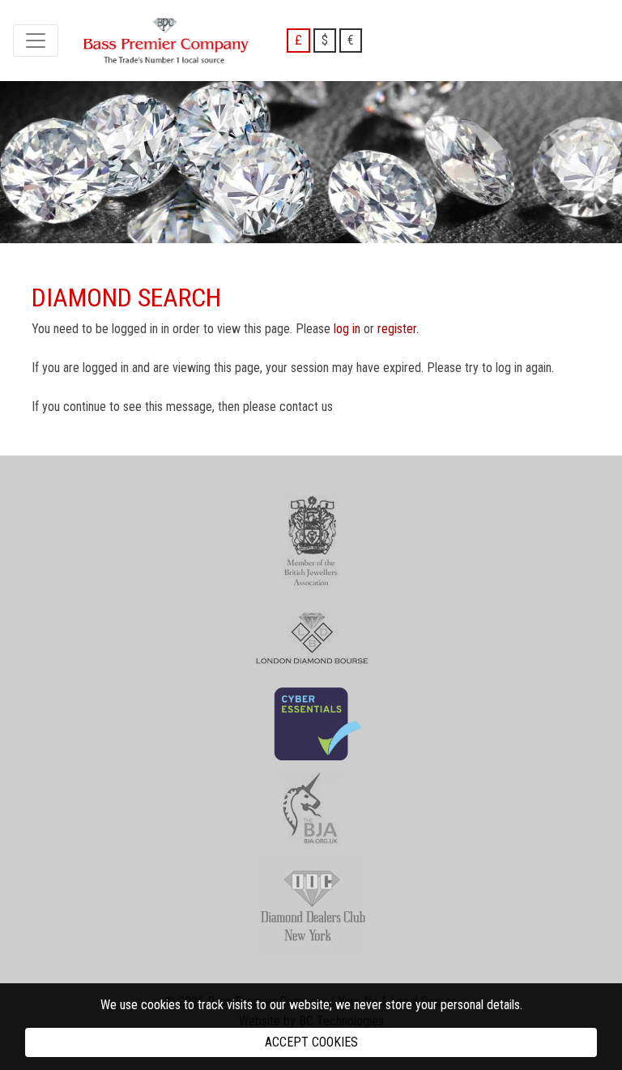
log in (347, 328)
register (396, 328)
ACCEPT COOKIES (311, 1042)
